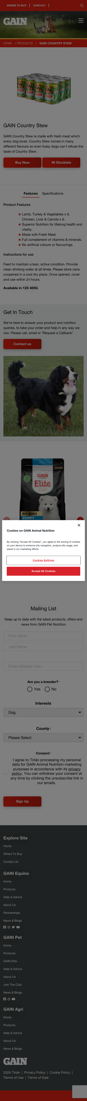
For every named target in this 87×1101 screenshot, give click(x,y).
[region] (43, 550)
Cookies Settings (43, 560)
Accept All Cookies (43, 571)
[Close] (79, 525)
